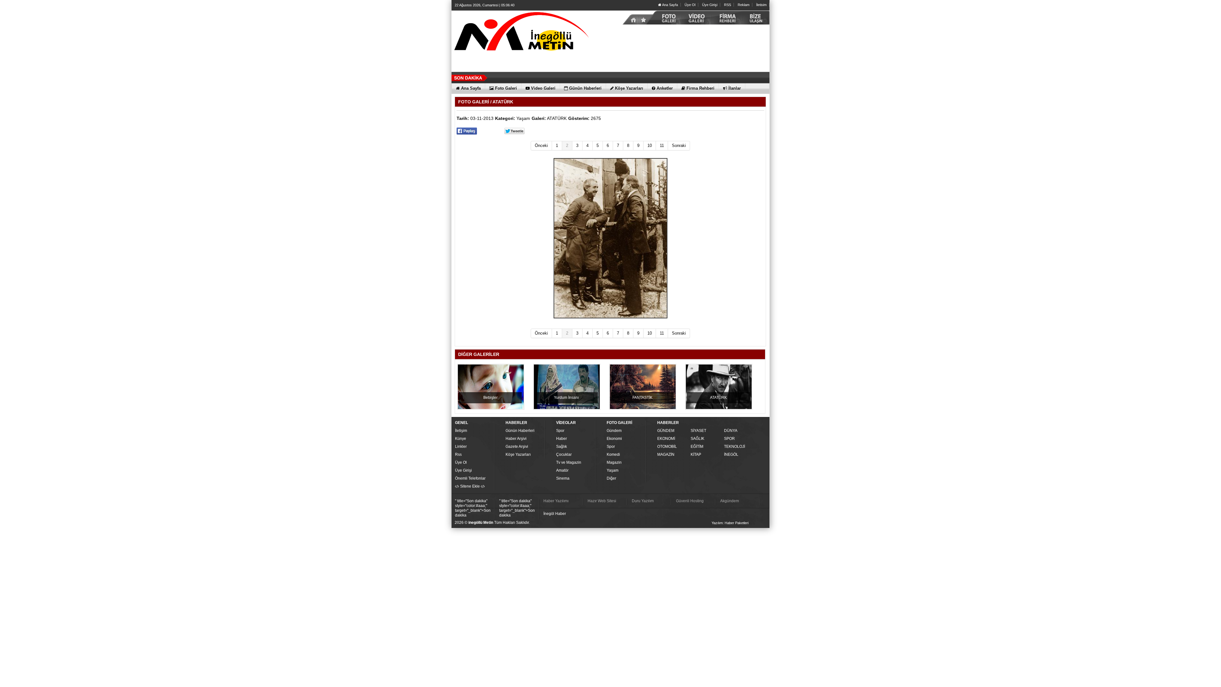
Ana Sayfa (669, 5)
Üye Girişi (709, 5)
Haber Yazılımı (556, 501)
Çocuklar (564, 454)
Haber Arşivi (516, 438)
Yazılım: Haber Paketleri (730, 523)
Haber (561, 438)
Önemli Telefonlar (470, 478)
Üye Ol (690, 5)
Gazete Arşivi (517, 446)
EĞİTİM (697, 446)
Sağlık (561, 446)
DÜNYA (730, 430)
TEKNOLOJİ (734, 446)
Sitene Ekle (470, 486)
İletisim (761, 5)
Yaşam (523, 118)
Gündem (614, 430)
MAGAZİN (665, 454)
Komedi (613, 454)
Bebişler (490, 397)
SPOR (729, 438)
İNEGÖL (731, 454)
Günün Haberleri (520, 430)
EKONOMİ (666, 438)
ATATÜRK (557, 118)
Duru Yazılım (643, 501)
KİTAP (696, 454)
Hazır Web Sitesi (602, 501)
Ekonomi (614, 438)
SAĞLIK (697, 438)
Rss (458, 454)
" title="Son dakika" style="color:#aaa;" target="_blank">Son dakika (473, 508)
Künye (460, 438)
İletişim (461, 430)
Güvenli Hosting (690, 501)
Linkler (461, 446)
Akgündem (729, 501)
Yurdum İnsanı (566, 397)
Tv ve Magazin (568, 462)
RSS (727, 5)
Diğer (611, 478)
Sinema (562, 478)
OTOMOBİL (667, 446)
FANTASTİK (642, 397)
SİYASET (698, 430)
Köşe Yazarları (518, 454)
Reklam (743, 5)
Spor (560, 430)
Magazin (614, 462)
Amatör (562, 470)
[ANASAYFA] (521, 33)
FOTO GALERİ (473, 101)
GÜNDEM (665, 430)
